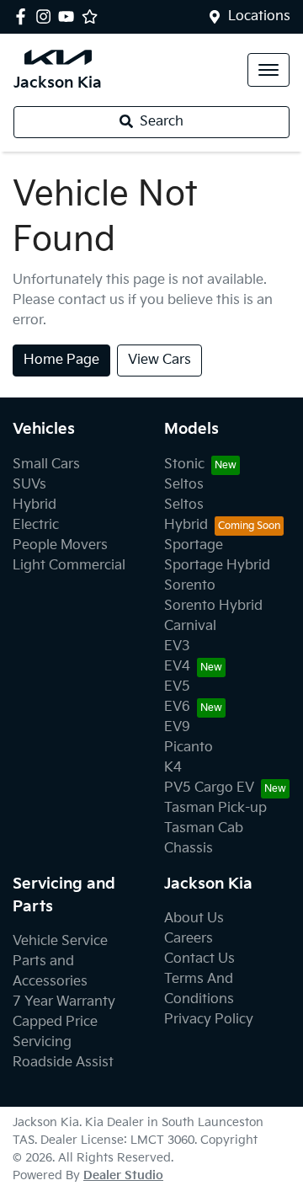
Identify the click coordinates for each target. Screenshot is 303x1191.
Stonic (184, 465)
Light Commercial (69, 566)
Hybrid (34, 505)
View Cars (159, 360)
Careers (188, 939)
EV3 (177, 646)
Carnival (190, 626)
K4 (173, 768)
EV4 (177, 667)
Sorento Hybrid (213, 606)
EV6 (177, 707)
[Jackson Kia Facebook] (24, 16)
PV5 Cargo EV (209, 788)
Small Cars (46, 465)
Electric (36, 525)
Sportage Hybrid (217, 566)
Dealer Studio (123, 1175)
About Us (194, 919)
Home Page (61, 360)
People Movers (60, 545)
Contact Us (199, 959)
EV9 (177, 727)
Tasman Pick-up (215, 808)
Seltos (184, 485)
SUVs (29, 485)
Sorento (189, 586)
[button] (268, 70)
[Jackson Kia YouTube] (69, 16)
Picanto (188, 748)
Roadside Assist (63, 1063)
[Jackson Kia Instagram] (46, 16)
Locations (259, 16)
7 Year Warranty (64, 1002)
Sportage (193, 545)
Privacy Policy (208, 1020)
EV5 (177, 687)
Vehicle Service (60, 941)
